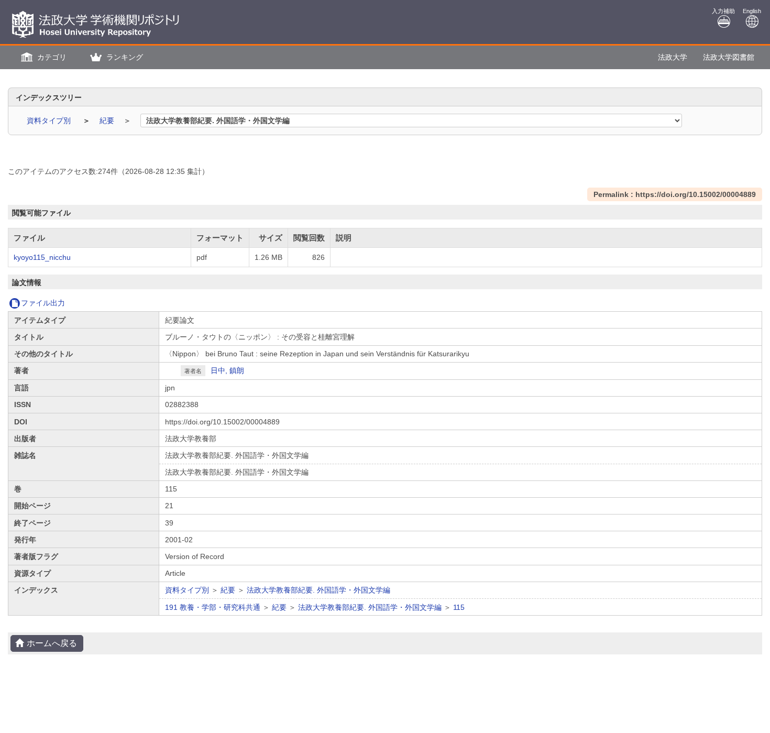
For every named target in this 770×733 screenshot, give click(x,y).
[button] (42, 57)
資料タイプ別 (50, 120)
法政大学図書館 (728, 57)
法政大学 (672, 57)
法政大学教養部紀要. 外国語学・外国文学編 (318, 590)
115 (459, 607)
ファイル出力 (43, 303)
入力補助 (723, 11)
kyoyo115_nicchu (42, 257)
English (752, 11)
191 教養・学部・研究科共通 (212, 607)
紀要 (108, 120)
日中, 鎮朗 (227, 370)
